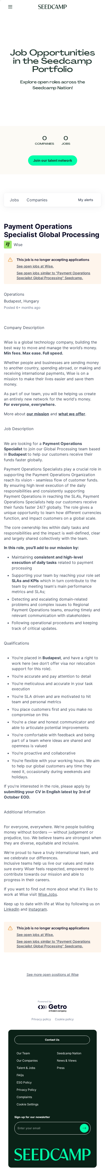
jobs (14, 199)
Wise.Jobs (47, 894)
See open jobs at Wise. (35, 266)
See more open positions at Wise (53, 974)
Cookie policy (64, 1019)
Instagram (38, 909)
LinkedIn (11, 909)
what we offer (71, 413)
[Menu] (10, 6)
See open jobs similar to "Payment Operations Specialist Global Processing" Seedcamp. (53, 275)
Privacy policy (41, 1019)
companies (37, 199)
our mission (38, 413)
